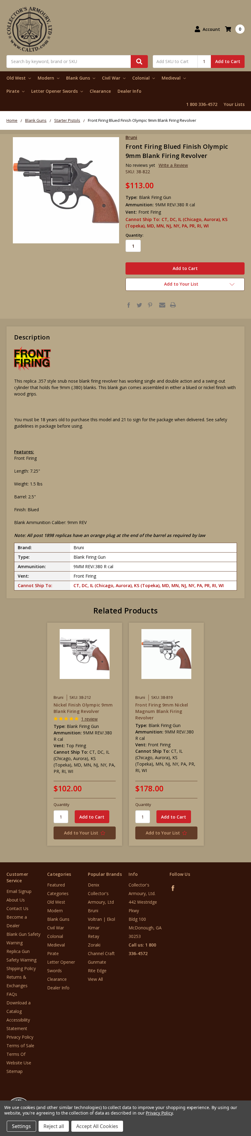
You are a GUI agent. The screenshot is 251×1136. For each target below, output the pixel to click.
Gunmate (97, 962)
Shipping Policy (21, 968)
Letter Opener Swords (55, 91)
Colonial (141, 78)
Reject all (53, 1126)
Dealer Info (129, 91)
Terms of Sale (20, 1045)
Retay (93, 936)
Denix (93, 885)
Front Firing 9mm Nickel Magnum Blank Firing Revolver (161, 711)
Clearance (100, 91)
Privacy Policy (19, 1037)
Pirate (13, 91)
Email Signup (19, 891)
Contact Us (17, 908)
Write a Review (173, 165)
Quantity (61, 804)
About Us (15, 900)
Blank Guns (78, 78)
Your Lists (234, 104)
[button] (225, 1099)
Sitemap (14, 1071)
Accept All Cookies (97, 1126)
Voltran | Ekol (101, 919)
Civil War (112, 78)
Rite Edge (97, 970)
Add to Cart (227, 61)
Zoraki (94, 945)
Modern (46, 78)
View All (95, 979)
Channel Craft (101, 953)
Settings (21, 1126)
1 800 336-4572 (201, 104)
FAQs (11, 994)
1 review (89, 719)
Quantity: (134, 235)
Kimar (93, 928)
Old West (16, 78)
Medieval (172, 78)
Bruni (93, 910)
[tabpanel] (85, 734)
